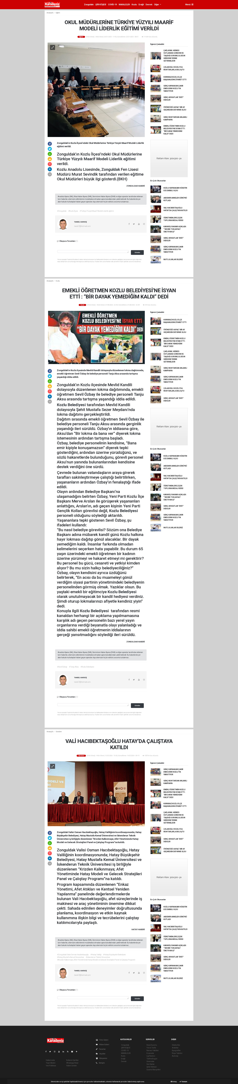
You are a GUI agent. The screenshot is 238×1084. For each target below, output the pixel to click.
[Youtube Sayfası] (60, 1052)
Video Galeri (104, 1044)
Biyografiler (176, 1050)
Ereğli (141, 4)
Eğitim (58, 13)
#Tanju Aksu (74, 667)
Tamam (184, 1082)
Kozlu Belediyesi (72, 404)
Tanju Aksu (99, 424)
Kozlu (134, 4)
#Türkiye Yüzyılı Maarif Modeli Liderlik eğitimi (97, 211)
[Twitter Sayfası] (51, 1052)
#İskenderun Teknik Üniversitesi (98, 957)
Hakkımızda (50, 1060)
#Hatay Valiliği (95, 955)
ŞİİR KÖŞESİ (100, 4)
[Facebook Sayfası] (46, 1052)
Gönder (137, 252)
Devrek (149, 4)
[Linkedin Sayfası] (64, 1052)
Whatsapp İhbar (72, 1063)
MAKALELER (124, 4)
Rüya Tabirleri (177, 1053)
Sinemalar (150, 1061)
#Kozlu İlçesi (73, 211)
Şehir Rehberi (152, 1067)
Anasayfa (50, 13)
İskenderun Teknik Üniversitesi (84, 864)
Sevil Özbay (85, 394)
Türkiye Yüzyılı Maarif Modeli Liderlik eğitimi (96, 158)
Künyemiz (103, 1058)
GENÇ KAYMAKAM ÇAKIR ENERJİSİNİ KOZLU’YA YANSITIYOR (173, 88)
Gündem (59, 732)
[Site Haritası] (73, 1052)
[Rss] (68, 1052)
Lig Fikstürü (151, 1056)
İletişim (102, 1063)
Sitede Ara (176, 1045)
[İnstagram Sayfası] (55, 1052)
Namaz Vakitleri (153, 1050)
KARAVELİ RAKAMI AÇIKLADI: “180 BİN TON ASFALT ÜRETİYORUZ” (175, 229)
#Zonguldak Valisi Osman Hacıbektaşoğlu (73, 955)
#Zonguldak (61, 211)
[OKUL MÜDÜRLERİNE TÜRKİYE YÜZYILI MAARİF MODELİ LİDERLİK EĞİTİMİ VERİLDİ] (96, 90)
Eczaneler (150, 1053)
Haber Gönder (71, 1066)
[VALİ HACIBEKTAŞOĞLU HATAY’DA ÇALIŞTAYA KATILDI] (96, 794)
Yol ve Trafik (151, 1048)
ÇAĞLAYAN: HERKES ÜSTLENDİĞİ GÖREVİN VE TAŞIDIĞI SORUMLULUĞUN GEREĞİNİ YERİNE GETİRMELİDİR (174, 55)
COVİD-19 (112, 4)
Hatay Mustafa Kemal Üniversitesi (107, 859)
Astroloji (175, 1056)
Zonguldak (88, 4)
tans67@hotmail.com (82, 226)
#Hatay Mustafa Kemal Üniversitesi (70, 957)
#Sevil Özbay (62, 667)
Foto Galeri (103, 1040)
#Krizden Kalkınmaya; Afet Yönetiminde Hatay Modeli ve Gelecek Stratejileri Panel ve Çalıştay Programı (96, 960)
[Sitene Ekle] (77, 1052)
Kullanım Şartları (72, 1060)
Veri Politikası (51, 1066)
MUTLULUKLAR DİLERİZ (173, 259)
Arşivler (102, 1054)
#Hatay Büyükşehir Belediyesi (114, 955)
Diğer (157, 4)
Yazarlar (102, 1049)
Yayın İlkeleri (50, 1063)
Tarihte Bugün (152, 1059)
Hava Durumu (152, 1045)
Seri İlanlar (151, 1064)
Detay (174, 1082)
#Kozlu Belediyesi (87, 667)
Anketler (175, 1048)
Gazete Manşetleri (154, 1070)
